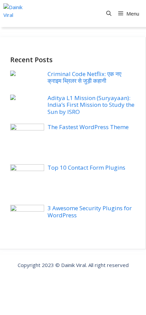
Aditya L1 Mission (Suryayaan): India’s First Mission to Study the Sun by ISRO (91, 105)
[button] (109, 14)
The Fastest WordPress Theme (88, 127)
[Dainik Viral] (13, 13)
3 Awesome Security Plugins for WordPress (90, 211)
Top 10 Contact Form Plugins (86, 167)
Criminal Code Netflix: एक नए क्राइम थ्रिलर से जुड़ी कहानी (84, 77)
